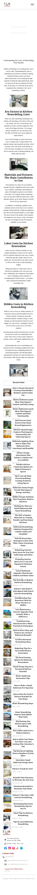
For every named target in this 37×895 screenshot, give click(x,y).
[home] (7, 4)
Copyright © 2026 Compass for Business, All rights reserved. (19, 878)
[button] (32, 4)
